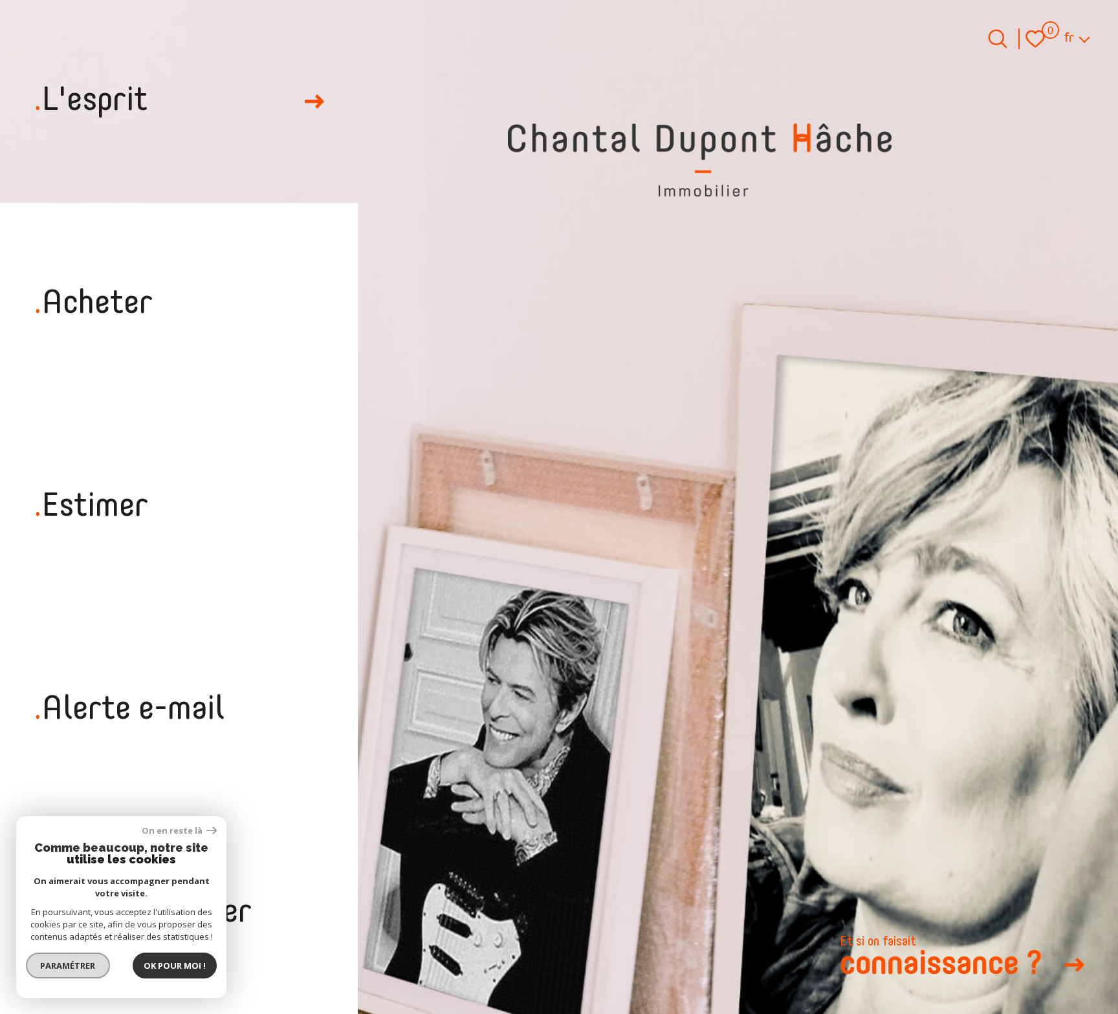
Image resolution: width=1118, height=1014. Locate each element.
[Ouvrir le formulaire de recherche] (997, 38)
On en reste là (172, 831)
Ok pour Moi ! (175, 965)
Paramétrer (68, 965)
